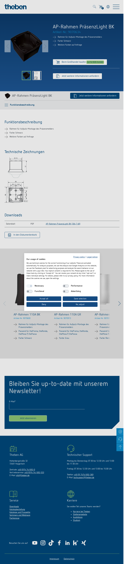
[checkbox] (29, 285)
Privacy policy (79, 257)
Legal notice (92, 257)
